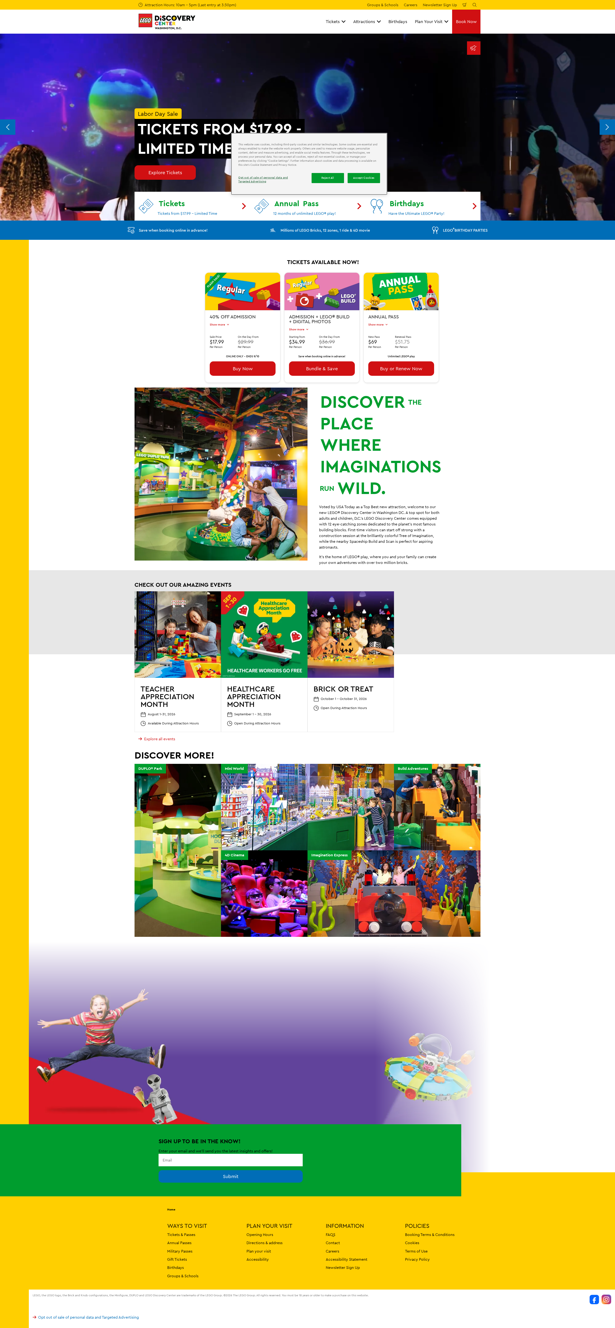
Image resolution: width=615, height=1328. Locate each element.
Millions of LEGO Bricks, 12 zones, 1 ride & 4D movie (325, 230)
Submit (231, 1176)
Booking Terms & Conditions (430, 1234)
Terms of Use (416, 1250)
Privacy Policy (417, 1259)
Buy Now (243, 368)
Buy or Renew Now (401, 368)
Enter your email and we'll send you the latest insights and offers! (216, 1151)
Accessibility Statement (346, 1259)
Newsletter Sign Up (440, 4)
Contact (333, 1242)
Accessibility (257, 1259)
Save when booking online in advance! (173, 230)
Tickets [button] (333, 21)
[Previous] (7, 127)
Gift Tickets (177, 1259)
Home (171, 1209)
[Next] (607, 127)
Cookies (412, 1242)
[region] (309, 164)
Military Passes (179, 1250)
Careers (410, 4)
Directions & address (264, 1242)
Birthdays (397, 21)
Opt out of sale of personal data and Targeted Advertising (88, 1317)
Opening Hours (259, 1234)
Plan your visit (258, 1250)
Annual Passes (179, 1242)
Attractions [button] (364, 21)
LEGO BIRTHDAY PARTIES (465, 230)
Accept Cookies (364, 177)
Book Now (466, 21)
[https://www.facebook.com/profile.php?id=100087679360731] (594, 1299)
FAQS (330, 1234)
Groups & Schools (382, 4)
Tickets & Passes (181, 1234)
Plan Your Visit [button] (429, 21)
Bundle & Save (322, 368)
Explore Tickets (165, 172)
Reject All (327, 177)
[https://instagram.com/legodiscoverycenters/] (606, 1299)
